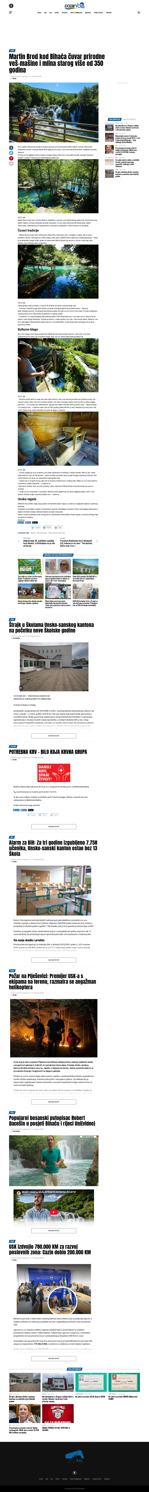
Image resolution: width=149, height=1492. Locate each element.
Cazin (39, 12)
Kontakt (109, 12)
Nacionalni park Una (57, 533)
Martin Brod (42, 533)
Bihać (34, 533)
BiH (51, 12)
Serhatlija (16, 638)
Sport (57, 12)
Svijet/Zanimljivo (76, 12)
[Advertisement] (74, 33)
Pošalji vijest (98, 12)
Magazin (88, 12)
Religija (64, 12)
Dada (15, 760)
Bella (14, 78)
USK (45, 12)
